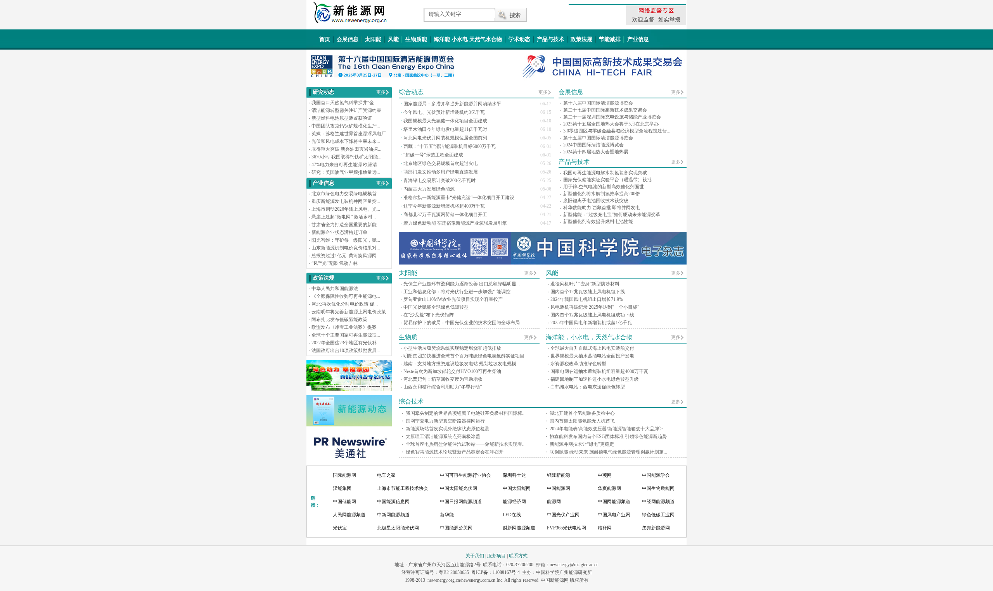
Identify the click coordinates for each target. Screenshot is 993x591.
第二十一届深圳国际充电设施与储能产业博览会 (612, 117)
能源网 (554, 501)
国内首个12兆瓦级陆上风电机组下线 (587, 291)
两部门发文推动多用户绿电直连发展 (440, 172)
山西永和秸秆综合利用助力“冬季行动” (442, 387)
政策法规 (581, 39)
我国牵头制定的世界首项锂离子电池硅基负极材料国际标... (466, 413)
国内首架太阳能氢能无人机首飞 (582, 421)
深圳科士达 (514, 475)
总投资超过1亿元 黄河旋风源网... (345, 255)
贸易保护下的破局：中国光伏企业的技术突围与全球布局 (461, 322)
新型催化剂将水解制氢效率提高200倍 (601, 193)
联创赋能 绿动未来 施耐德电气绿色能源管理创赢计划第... (608, 452)
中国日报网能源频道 (461, 501)
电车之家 (386, 475)
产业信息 (638, 39)
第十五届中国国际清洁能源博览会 (598, 138)
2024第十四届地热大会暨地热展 (595, 152)
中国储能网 (344, 501)
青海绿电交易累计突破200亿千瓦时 (439, 180)
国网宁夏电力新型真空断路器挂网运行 (445, 421)
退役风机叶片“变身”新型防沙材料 (584, 284)
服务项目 (496, 555)
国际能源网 (344, 475)
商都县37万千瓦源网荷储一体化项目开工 (445, 214)
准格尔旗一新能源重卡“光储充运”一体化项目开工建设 (458, 197)
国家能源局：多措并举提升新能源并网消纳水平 (452, 104)
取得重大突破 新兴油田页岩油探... (346, 149)
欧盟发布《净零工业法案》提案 (344, 327)
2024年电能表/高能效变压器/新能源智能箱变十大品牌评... (608, 428)
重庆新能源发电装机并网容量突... (345, 201)
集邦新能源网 (656, 528)
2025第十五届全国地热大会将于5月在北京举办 (611, 124)
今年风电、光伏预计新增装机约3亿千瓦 (444, 112)
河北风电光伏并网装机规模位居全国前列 (445, 138)
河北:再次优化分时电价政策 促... (344, 304)
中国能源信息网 (393, 501)
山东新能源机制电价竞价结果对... (345, 248)
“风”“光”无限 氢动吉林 (334, 263)
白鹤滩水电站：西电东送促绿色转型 (587, 387)
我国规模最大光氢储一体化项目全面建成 (445, 121)
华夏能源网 (609, 488)
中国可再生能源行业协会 (465, 475)
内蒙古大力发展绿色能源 (429, 189)
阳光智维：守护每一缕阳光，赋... (345, 240)
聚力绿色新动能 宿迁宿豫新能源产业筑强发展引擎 (455, 223)
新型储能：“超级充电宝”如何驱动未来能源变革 (611, 214)
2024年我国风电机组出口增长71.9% (586, 299)
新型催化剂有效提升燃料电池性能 (598, 221)
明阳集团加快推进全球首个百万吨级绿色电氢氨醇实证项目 (463, 356)
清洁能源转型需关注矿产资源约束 (346, 110)
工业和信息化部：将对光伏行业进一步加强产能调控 (456, 291)
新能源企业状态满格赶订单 (339, 232)
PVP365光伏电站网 (566, 528)
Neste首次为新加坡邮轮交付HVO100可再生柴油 (452, 371)
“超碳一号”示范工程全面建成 (433, 155)
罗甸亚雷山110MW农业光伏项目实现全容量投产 (453, 299)
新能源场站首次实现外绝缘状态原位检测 (448, 428)
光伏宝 (340, 528)
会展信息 (347, 39)
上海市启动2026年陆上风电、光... (345, 209)
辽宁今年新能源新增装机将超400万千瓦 (444, 206)
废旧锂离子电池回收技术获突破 (595, 200)
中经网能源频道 (658, 501)
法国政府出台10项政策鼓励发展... (345, 350)
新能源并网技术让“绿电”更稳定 (582, 444)
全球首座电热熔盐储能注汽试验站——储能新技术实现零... (466, 444)
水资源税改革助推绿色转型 (578, 363)
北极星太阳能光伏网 (398, 528)
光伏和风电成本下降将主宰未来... (345, 141)
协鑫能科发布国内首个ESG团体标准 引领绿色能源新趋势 (608, 436)
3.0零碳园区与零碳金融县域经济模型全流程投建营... (616, 131)
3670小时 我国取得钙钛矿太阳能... (346, 157)
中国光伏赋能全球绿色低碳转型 (436, 307)
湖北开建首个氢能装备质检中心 (582, 413)
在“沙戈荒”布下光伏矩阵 (428, 315)
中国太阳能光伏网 (458, 488)
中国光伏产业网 (563, 514)
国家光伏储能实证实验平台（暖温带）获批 (607, 179)
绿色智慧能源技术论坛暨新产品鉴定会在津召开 (454, 452)
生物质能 (416, 39)
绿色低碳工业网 (658, 514)
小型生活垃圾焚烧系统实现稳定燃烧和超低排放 (452, 348)
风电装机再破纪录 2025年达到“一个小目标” (594, 307)
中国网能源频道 (614, 501)
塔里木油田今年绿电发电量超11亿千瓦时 (445, 129)
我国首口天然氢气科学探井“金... (344, 102)
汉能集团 (342, 488)
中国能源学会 (656, 475)
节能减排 (610, 39)
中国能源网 (558, 488)
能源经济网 (514, 501)
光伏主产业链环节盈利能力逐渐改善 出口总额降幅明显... (461, 284)
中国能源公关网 (456, 528)
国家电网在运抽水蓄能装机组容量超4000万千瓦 (599, 371)
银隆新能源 (558, 475)
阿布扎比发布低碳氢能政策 (339, 319)
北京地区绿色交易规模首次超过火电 (440, 163)
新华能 (447, 514)
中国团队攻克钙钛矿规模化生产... (345, 126)
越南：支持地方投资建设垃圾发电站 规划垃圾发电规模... (461, 363)
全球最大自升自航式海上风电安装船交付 (592, 348)
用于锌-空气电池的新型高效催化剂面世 (603, 186)
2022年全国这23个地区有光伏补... (345, 342)
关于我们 (474, 555)
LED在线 (512, 514)
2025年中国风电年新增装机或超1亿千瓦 (591, 322)
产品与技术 (550, 39)
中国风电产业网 (614, 514)
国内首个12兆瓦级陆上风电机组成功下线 (592, 315)
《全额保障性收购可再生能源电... (345, 296)
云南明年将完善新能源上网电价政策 (348, 311)
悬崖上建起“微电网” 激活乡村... (343, 217)
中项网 (605, 475)
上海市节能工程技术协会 (402, 488)
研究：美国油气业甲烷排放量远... (345, 172)
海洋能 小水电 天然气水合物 (468, 39)
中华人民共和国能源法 (334, 288)
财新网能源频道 (519, 528)
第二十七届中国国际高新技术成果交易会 (605, 110)
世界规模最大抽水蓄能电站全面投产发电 (592, 356)
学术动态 (519, 39)
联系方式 (518, 555)
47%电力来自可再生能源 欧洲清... (346, 164)
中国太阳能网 (517, 488)
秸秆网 (605, 528)
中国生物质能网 (658, 488)
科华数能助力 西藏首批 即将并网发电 (601, 207)
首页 (324, 39)
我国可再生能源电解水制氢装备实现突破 (605, 172)
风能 (393, 39)
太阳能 (373, 39)
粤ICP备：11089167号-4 (495, 572)
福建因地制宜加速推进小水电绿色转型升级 (594, 379)
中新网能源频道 (393, 514)
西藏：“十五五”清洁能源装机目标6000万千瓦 (449, 146)
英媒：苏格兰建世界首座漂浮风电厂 (348, 133)
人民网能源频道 (349, 514)
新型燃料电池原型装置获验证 (341, 118)
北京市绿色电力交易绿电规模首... (345, 193)
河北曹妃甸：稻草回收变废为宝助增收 (443, 379)
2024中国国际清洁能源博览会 (593, 145)
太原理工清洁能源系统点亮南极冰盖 (443, 436)
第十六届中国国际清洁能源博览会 (598, 103)
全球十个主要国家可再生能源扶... (345, 335)
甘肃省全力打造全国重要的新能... (345, 224)
